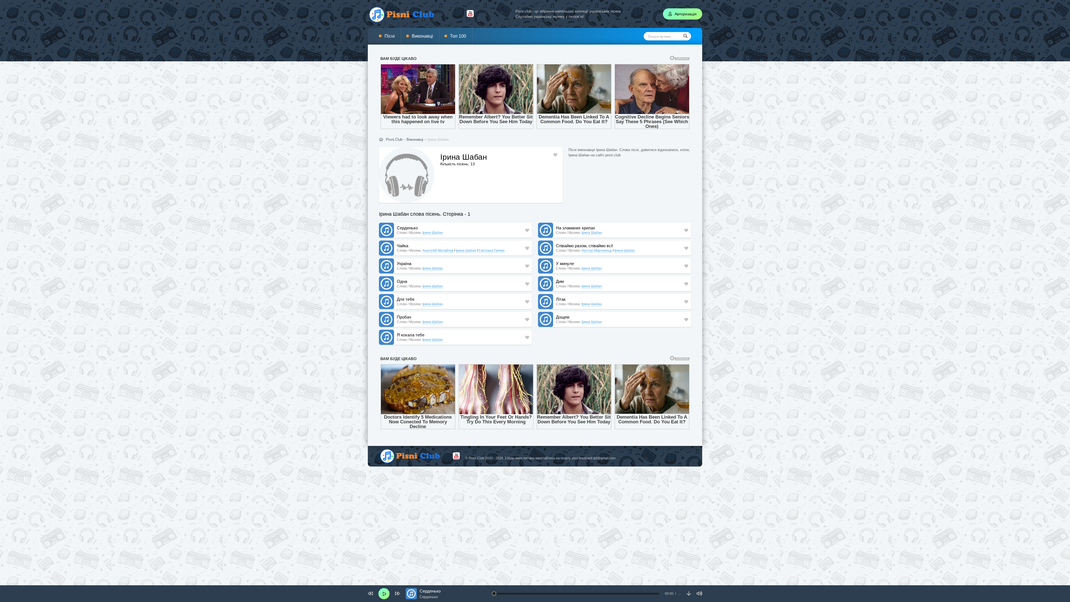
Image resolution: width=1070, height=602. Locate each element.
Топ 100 (458, 36)
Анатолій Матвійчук (437, 251)
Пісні (390, 36)
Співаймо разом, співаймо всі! (584, 245)
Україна (404, 263)
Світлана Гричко (492, 251)
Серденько (407, 227)
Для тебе (405, 299)
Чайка (402, 245)
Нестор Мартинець (597, 251)
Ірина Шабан (432, 233)
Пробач (404, 317)
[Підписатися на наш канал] (470, 15)
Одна (402, 281)
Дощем (562, 317)
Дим (560, 281)
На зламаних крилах (575, 227)
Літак (561, 299)
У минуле (565, 263)
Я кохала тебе (410, 334)
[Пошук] (685, 36)
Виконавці (422, 36)
